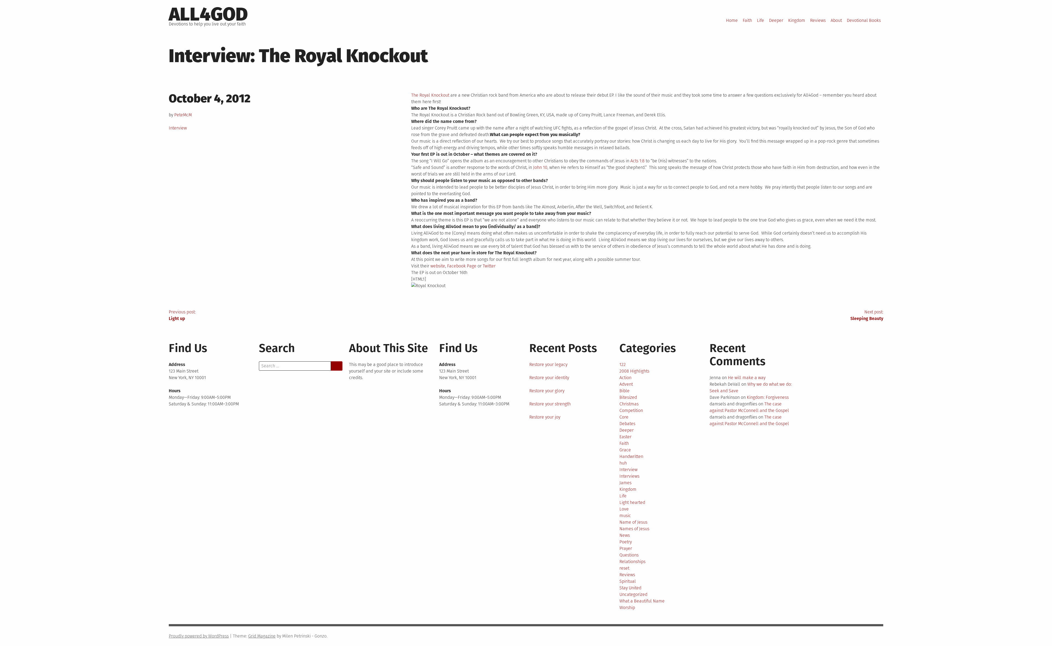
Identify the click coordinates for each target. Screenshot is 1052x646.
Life (760, 20)
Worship (627, 607)
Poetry (625, 541)
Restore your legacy (548, 364)
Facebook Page (461, 266)
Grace (625, 449)
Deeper (776, 20)
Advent (626, 384)
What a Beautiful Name (642, 601)
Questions (629, 555)
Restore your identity (549, 377)
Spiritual (627, 581)
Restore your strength (550, 403)
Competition (631, 410)
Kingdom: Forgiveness (768, 397)
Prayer (625, 548)
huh (623, 463)
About (836, 20)
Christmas (629, 403)
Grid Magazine (262, 636)
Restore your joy (544, 417)
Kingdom (796, 20)
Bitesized (628, 397)
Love (624, 509)
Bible (624, 390)
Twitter (489, 266)
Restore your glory (546, 390)
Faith (747, 20)
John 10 (540, 167)
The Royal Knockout (430, 95)
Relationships (632, 561)
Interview (178, 128)
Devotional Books (864, 20)
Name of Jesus (633, 522)
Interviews (629, 476)
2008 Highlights (634, 371)
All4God (208, 14)
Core (623, 417)
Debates (627, 423)
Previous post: (182, 315)
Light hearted (632, 502)
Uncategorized (633, 594)
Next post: (866, 315)
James (625, 482)
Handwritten (631, 456)
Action (625, 377)
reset (624, 568)
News (624, 535)
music (625, 515)
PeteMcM (183, 114)
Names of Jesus (634, 528)
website (437, 266)
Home (732, 20)
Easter (625, 436)
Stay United (630, 587)
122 (622, 364)
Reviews (818, 20)
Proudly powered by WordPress (199, 636)
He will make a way (746, 377)
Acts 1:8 (637, 160)
